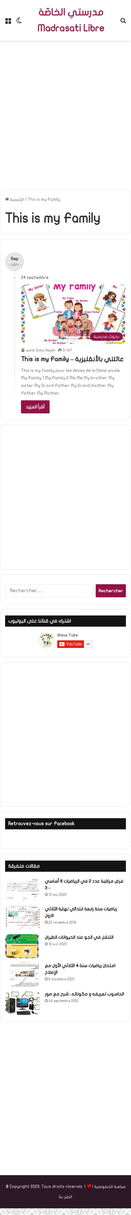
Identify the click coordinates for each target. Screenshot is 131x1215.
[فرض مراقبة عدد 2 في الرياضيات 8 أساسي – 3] (22, 889)
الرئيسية (16, 199)
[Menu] (8, 23)
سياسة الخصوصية (110, 1186)
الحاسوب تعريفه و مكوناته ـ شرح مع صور (84, 994)
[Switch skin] (19, 23)
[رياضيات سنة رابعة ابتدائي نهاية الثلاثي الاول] (22, 918)
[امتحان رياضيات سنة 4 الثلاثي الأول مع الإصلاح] (22, 974)
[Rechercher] (123, 23)
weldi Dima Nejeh (40, 350)
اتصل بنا (65, 1197)
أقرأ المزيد (35, 406)
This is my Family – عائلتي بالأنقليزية (72, 359)
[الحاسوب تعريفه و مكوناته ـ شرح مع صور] (22, 1003)
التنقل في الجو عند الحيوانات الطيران (79, 937)
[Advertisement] (65, 112)
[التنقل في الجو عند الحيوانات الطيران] (22, 946)
